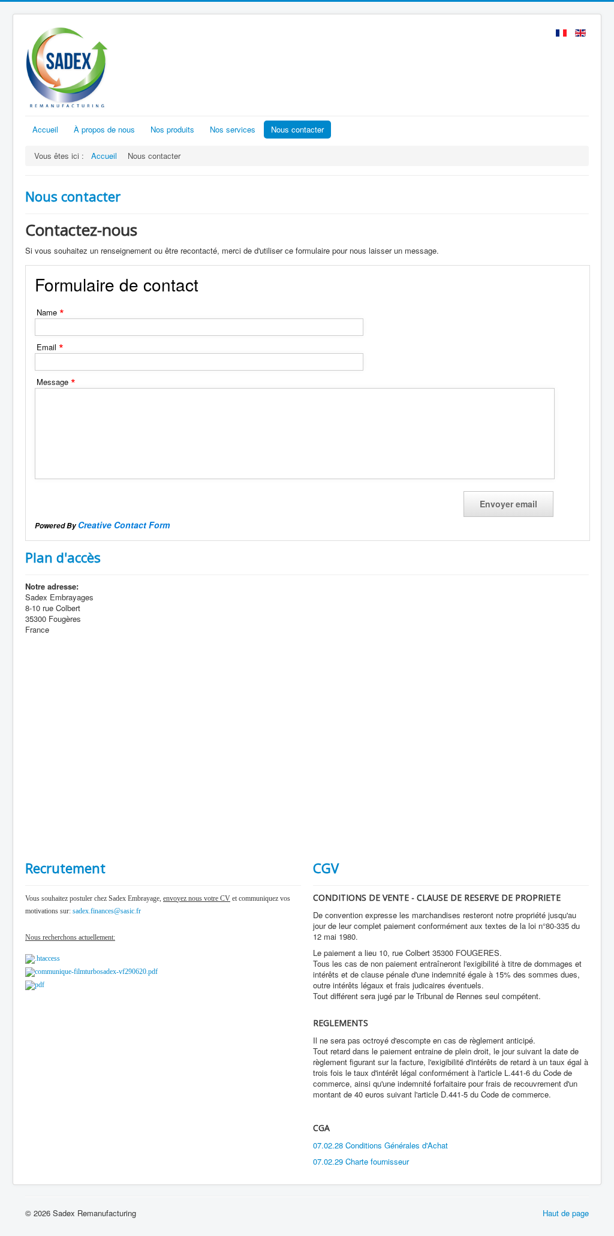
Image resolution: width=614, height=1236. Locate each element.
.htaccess (47, 958)
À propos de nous (104, 129)
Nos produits (172, 129)
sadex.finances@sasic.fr (107, 911)
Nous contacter (297, 129)
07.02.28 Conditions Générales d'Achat (380, 1145)
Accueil (45, 129)
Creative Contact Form (124, 524)
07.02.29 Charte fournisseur (361, 1161)
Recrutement (65, 868)
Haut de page (566, 1213)
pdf (39, 985)
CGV (326, 868)
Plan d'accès (63, 557)
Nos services (232, 129)
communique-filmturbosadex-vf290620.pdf (96, 971)
